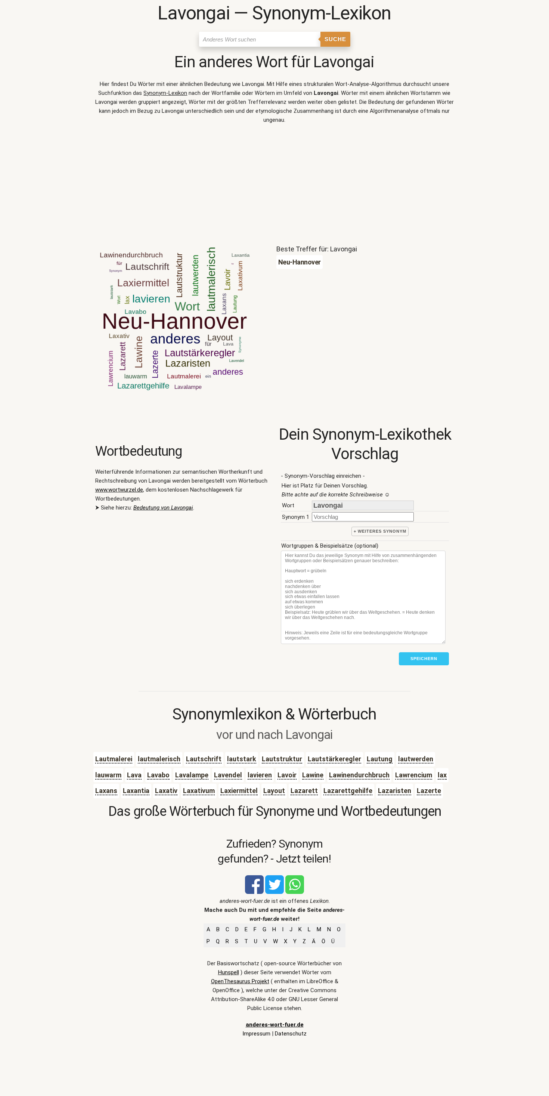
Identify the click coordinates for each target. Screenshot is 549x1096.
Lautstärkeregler (334, 759)
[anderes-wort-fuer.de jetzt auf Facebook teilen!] (254, 892)
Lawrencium (413, 775)
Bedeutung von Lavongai (163, 507)
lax (442, 775)
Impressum (256, 1033)
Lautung (380, 759)
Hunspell (228, 972)
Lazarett (304, 791)
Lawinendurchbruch (359, 775)
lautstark (241, 759)
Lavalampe (191, 775)
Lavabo (158, 775)
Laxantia (136, 791)
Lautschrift (203, 759)
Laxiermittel (239, 791)
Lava (134, 775)
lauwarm (108, 775)
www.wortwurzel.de (119, 489)
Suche (335, 39)
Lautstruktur (282, 759)
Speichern (423, 658)
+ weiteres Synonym (380, 531)
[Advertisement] (274, 186)
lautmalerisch (159, 759)
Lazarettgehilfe (347, 791)
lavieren (260, 775)
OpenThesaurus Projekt (240, 981)
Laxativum (199, 791)
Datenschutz (291, 1033)
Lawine (312, 775)
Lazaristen (394, 791)
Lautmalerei (113, 759)
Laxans (106, 791)
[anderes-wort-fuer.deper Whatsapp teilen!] (294, 892)
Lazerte (429, 791)
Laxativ (166, 791)
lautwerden (415, 759)
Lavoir (287, 775)
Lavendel (228, 775)
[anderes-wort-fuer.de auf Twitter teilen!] (274, 892)
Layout (274, 791)
